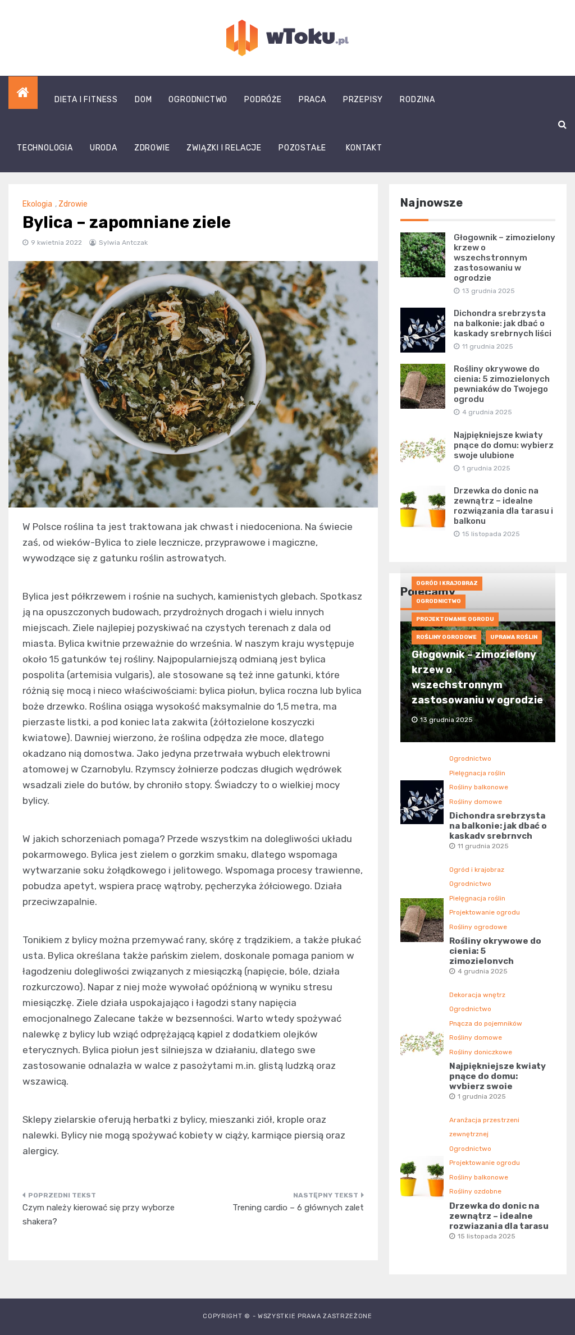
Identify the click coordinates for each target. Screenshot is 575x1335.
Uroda (103, 148)
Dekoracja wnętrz (477, 995)
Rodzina (417, 99)
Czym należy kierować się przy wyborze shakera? (98, 1215)
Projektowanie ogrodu (455, 619)
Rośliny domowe (475, 802)
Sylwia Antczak (123, 242)
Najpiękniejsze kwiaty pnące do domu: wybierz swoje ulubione (504, 445)
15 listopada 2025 (486, 1236)
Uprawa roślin (513, 637)
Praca (312, 99)
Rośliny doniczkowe (480, 1052)
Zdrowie (152, 148)
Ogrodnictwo (197, 99)
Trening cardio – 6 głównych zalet (298, 1208)
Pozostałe (302, 148)
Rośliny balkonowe (478, 787)
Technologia (45, 148)
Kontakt (364, 148)
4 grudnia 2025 (483, 971)
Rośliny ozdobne (475, 1191)
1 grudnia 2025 (482, 1096)
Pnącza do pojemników (485, 1023)
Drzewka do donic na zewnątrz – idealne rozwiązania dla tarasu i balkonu (503, 506)
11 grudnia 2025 (483, 846)
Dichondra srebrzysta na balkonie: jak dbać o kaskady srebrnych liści (502, 323)
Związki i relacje (224, 148)
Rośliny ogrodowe (446, 637)
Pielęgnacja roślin (477, 773)
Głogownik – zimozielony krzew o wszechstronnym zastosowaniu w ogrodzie (504, 257)
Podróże (263, 99)
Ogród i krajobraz (447, 583)
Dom (143, 99)
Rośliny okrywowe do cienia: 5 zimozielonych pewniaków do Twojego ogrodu (502, 384)
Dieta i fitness (86, 99)
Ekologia (37, 204)
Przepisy (363, 99)
